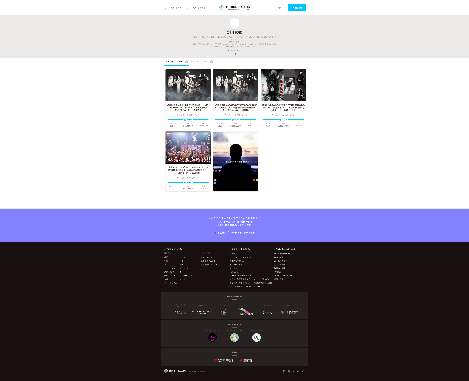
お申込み (233, 253)
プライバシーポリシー (283, 275)
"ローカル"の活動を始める (240, 275)
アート (182, 257)
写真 (166, 260)
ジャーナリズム (170, 282)
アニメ (167, 264)
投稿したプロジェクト (201, 61)
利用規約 (278, 271)
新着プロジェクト (208, 260)
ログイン (281, 7)
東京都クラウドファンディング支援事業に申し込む (249, 282)
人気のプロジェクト (209, 257)
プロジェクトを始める (196, 7)
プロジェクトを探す (173, 7)
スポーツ (168, 279)
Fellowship (234, 271)
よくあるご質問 (280, 260)
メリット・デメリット (238, 268)
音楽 (181, 260)
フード (182, 279)
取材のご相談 (279, 268)
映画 (166, 257)
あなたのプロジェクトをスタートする (236, 232)
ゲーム (182, 264)
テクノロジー (169, 275)
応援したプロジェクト (176, 61)
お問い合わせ (279, 264)
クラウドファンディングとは (242, 257)
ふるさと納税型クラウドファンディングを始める (249, 279)
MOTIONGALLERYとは (284, 253)
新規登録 (298, 7)
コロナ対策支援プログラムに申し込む (245, 286)
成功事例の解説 (236, 264)
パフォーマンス (186, 275)
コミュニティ (169, 268)
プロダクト (184, 268)
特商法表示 (278, 279)
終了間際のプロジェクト (210, 264)
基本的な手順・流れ (237, 260)
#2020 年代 (278, 257)
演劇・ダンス (169, 271)
